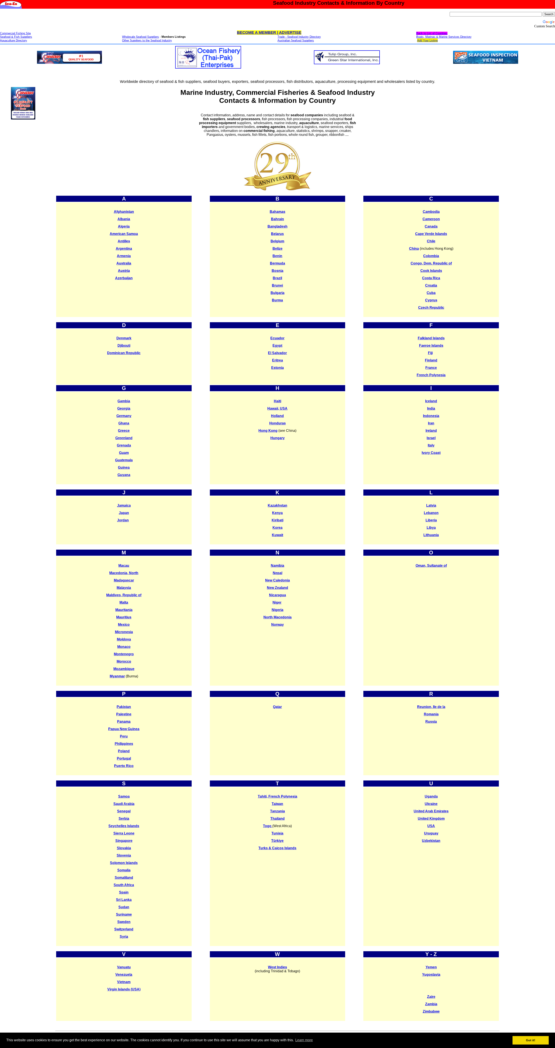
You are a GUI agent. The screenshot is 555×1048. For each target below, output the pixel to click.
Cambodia (431, 212)
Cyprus (431, 300)
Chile (431, 241)
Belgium (277, 241)
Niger (277, 602)
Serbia (124, 818)
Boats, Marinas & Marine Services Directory (444, 36)
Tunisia (277, 833)
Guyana (124, 475)
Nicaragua (277, 595)
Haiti (277, 401)
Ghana (123, 423)
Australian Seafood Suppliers (296, 40)
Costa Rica (431, 278)
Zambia (431, 1004)
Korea (277, 527)
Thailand (277, 818)
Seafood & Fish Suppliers (16, 36)
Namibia (277, 565)
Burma (277, 300)
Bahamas (277, 212)
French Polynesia (431, 375)
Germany (123, 416)
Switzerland (123, 929)
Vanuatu (124, 967)
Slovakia (124, 848)
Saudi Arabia (123, 804)
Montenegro (124, 654)
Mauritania (123, 610)
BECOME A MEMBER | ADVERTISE (269, 32)
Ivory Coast (431, 453)
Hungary (277, 438)
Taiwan (277, 804)
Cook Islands (431, 271)
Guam (124, 453)
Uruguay (431, 833)
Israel (431, 438)
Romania (431, 714)
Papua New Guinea (123, 729)
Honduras (277, 423)
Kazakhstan (277, 505)
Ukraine (431, 804)
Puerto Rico (124, 766)
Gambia (124, 401)
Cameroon (431, 219)
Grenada (124, 445)
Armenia (124, 256)
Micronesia (124, 632)
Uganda (431, 796)
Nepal (277, 573)
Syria (124, 936)
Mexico (124, 624)
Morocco (124, 661)
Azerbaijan (124, 278)
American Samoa (124, 234)
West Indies (277, 967)
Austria (124, 271)
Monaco (124, 647)
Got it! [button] (530, 1040)
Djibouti (124, 345)
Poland (124, 751)
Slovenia (124, 855)
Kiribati (277, 520)
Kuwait (277, 535)
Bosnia (277, 271)
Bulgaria (277, 293)
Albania (124, 219)
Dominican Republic (123, 353)
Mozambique (123, 669)
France (431, 368)
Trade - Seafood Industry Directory (299, 36)
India (431, 408)
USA (431, 826)
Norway (277, 624)
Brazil (277, 278)
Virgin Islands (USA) (123, 989)
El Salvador (277, 353)
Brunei (277, 285)
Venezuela (123, 974)
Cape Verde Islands (431, 234)
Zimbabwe (431, 1011)
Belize (277, 248)
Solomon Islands (124, 863)
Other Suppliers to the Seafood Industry (147, 40)
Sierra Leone (123, 833)
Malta (123, 602)
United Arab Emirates (431, 811)
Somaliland (124, 877)
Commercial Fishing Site (15, 33)
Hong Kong (268, 430)
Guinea (124, 467)
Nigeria (277, 610)
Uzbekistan (431, 841)
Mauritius (123, 617)
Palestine (123, 714)
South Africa (124, 885)
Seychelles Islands (123, 826)
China (414, 248)
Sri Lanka (124, 900)
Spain (124, 892)
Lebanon (431, 513)
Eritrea (277, 360)
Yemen (431, 967)
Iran (431, 423)
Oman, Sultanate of (431, 565)
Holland (277, 416)
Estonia (277, 368)
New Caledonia (277, 580)
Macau (123, 565)
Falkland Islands (431, 338)
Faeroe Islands (431, 345)
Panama (124, 721)
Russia (431, 721)
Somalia (124, 870)
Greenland (123, 438)
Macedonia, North (123, 573)
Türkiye (277, 841)
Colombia (431, 256)
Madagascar (124, 580)
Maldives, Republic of (123, 595)
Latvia (431, 505)
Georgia (123, 408)
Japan (124, 513)
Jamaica (124, 505)
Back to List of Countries (431, 33)
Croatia (431, 285)
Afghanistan (124, 212)
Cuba (431, 293)
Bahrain (277, 219)
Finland (431, 360)
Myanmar (117, 676)
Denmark (123, 338)
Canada (431, 226)
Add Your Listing (427, 40)
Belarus (277, 234)
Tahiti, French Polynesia (277, 796)
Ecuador (277, 338)
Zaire (431, 997)
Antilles (124, 241)
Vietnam (124, 982)
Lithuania (431, 535)
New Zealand (277, 588)
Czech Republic (431, 307)
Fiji (430, 353)
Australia (123, 263)
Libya (431, 527)
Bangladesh (277, 226)
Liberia (431, 520)
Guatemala (124, 460)
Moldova (124, 639)
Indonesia (431, 416)
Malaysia (124, 588)
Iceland (431, 401)
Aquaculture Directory (13, 40)
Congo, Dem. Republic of (431, 263)
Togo (267, 826)
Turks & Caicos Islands (277, 848)
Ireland (431, 430)
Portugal (124, 758)
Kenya (277, 513)
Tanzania (277, 811)
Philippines (124, 744)
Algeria (124, 226)
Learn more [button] (304, 1040)
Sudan (123, 907)
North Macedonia (277, 617)
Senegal (124, 811)
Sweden (124, 922)
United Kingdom (431, 818)
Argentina (124, 248)
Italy (431, 445)
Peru (124, 736)
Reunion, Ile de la (431, 707)
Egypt (277, 345)
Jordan (123, 520)
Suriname (124, 914)
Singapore (123, 841)
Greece (124, 430)
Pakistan (124, 707)
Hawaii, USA (277, 408)
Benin (277, 256)
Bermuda (277, 263)
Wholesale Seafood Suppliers (140, 36)
